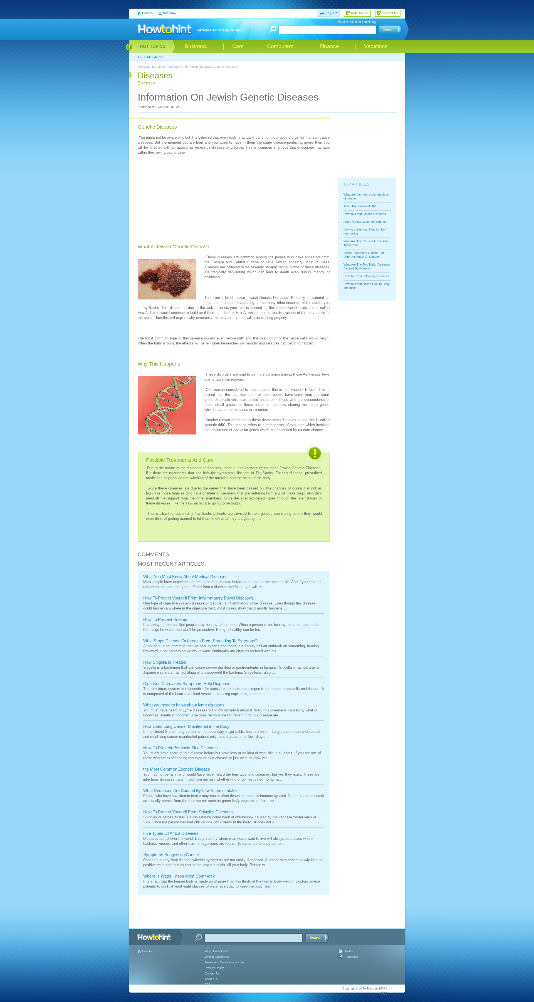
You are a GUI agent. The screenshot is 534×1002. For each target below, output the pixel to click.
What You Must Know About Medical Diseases (185, 576)
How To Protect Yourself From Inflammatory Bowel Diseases (198, 598)
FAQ (208, 984)
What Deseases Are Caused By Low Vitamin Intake (190, 790)
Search (389, 29)
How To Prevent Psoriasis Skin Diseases (180, 747)
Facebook (351, 956)
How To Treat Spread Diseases (364, 214)
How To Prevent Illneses (165, 619)
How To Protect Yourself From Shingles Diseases (188, 811)
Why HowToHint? (216, 951)
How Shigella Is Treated (164, 662)
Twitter (349, 951)
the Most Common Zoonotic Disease (176, 769)
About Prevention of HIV (359, 206)
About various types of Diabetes (365, 221)
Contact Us (212, 973)
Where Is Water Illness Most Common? (179, 876)
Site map (169, 13)
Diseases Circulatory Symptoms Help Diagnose (186, 683)
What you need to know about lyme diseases (183, 705)
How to (147, 13)
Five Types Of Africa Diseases (171, 833)
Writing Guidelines (217, 956)
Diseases (158, 66)
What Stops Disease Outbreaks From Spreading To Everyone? (200, 640)
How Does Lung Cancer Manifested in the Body (186, 726)
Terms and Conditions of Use (224, 962)
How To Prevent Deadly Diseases (366, 276)
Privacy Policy (214, 967)
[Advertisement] (179, 205)
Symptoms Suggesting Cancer (171, 854)
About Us (211, 979)
